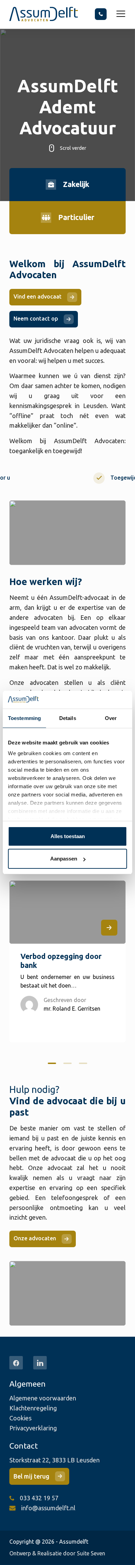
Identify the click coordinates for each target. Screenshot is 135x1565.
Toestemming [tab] (24, 718)
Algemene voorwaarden (42, 1398)
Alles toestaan (68, 836)
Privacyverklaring (33, 1428)
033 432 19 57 (39, 1497)
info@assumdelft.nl (48, 1507)
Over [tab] (111, 718)
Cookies (20, 1418)
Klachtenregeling (33, 1408)
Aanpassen (63, 859)
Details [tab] (67, 718)
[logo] (43, 14)
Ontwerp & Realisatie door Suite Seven (57, 1553)
